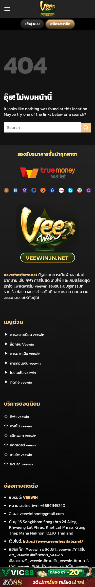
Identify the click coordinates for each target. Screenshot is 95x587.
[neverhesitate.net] (47, 9)
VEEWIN (30, 497)
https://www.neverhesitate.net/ (53, 541)
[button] (7, 9)
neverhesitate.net (20, 275)
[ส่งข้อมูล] (86, 127)
